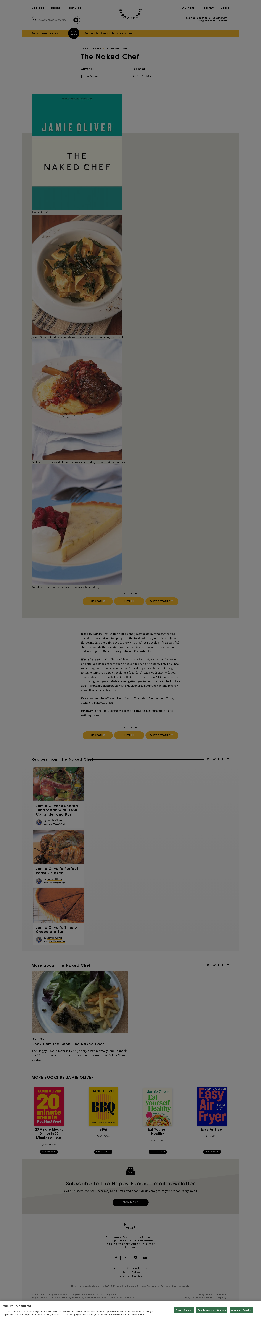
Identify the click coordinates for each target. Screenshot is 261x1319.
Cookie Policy (137, 1314)
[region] (130, 1310)
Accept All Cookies (241, 1310)
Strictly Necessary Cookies (212, 1310)
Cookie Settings (184, 1310)
